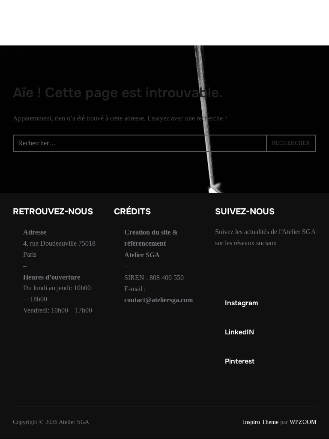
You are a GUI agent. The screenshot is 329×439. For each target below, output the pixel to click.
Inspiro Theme (260, 422)
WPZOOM (303, 422)
